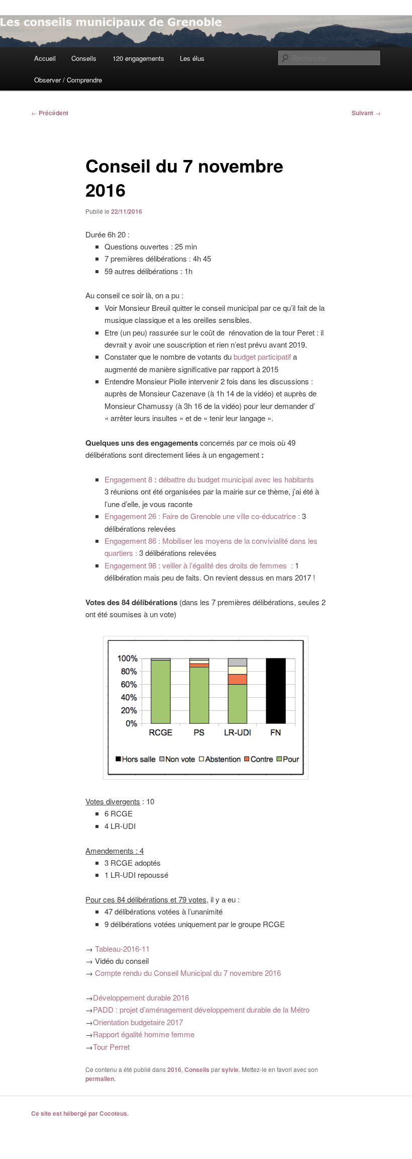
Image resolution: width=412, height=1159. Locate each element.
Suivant (366, 112)
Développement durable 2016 (141, 997)
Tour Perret (111, 1046)
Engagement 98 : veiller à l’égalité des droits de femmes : (200, 565)
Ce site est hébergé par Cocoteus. (80, 1113)
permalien (99, 1078)
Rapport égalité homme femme (143, 1034)
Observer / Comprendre (68, 80)
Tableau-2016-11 (122, 948)
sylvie (230, 1069)
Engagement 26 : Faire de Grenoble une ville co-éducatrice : (203, 516)
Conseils (83, 58)
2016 (174, 1069)
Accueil (45, 58)
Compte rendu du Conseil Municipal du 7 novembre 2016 (188, 972)
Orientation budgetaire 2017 (138, 1022)
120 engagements (138, 58)
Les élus (192, 58)
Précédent (49, 112)
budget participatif (262, 356)
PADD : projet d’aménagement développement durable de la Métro (201, 1009)
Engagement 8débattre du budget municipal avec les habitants (209, 479)
